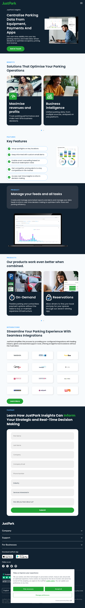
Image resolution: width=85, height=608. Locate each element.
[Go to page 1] (41, 130)
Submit (42, 510)
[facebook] (3, 566)
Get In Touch (15, 49)
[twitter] (11, 566)
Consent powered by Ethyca (62, 600)
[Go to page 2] (43, 130)
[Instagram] (7, 566)
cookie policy (50, 581)
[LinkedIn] (16, 566)
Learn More (15, 401)
